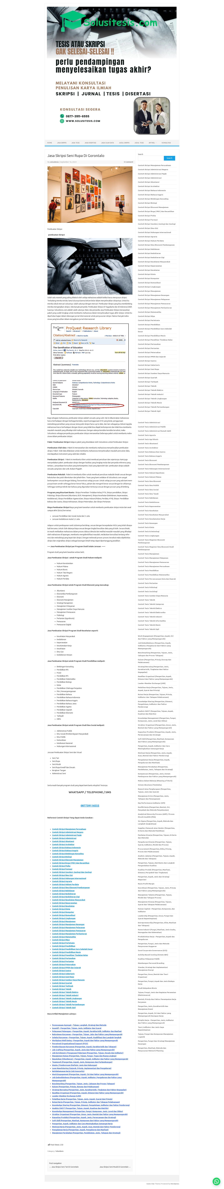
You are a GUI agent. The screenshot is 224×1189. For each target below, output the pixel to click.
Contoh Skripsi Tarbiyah (62, 986)
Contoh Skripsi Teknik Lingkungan (67, 998)
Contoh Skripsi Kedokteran (64, 894)
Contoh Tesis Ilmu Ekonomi (149, 481)
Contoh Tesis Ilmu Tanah (148, 494)
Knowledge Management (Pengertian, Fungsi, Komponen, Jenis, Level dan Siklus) (87, 1111)
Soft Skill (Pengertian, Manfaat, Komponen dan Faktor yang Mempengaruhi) (85, 1121)
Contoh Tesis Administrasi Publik (152, 427)
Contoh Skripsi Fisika (61, 866)
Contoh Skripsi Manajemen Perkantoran (69, 934)
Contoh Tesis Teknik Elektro (150, 608)
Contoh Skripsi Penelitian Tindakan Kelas (70, 955)
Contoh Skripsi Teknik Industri (65, 995)
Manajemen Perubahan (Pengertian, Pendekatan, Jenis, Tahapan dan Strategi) (86, 1133)
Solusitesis (59, 1151)
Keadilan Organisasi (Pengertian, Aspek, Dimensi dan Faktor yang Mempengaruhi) (88, 1093)
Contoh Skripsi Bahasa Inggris (65, 851)
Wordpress (175, 1184)
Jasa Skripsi (61, 143)
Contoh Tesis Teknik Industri (150, 617)
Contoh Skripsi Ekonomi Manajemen (67, 860)
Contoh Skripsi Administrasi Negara (67, 832)
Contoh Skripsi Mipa (61, 940)
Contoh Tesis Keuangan (148, 523)
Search (140, 154)
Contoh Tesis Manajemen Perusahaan (154, 566)
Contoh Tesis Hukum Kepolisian (151, 473)
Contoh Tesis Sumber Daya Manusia (153, 596)
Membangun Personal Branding (151, 963)
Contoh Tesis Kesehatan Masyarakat (153, 515)
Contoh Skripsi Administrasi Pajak (67, 835)
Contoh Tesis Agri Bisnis (148, 439)
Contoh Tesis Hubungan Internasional (154, 469)
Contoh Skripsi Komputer (63, 912)
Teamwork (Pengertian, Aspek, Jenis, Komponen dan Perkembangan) (82, 1062)
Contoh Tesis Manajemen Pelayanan (153, 558)
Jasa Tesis (75, 143)
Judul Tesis (139, 143)
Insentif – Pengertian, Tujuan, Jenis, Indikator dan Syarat (76, 1028)
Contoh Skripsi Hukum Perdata (65, 884)
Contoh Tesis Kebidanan (148, 498)
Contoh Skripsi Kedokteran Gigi (66, 897)
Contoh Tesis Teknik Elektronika (151, 612)
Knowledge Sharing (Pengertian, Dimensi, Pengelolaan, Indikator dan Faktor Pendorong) (91, 1105)
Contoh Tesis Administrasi (149, 422)
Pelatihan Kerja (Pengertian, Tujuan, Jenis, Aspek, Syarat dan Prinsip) (82, 1099)
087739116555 (90, 805)
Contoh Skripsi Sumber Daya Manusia (68, 980)
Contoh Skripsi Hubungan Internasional (69, 878)
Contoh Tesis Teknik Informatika (152, 621)
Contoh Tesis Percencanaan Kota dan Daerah (157, 579)
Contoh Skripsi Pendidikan (63, 946)
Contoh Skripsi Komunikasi (63, 915)
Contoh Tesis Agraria (147, 435)
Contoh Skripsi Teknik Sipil (64, 1008)
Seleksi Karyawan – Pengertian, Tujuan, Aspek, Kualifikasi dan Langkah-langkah (86, 1037)
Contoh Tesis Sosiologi (147, 591)
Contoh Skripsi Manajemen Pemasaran (69, 931)
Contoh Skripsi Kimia (61, 909)
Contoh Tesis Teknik (146, 600)
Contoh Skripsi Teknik (61, 989)
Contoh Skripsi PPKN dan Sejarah (66, 968)
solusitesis (54, 162)
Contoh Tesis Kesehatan (148, 511)
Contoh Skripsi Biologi (62, 857)
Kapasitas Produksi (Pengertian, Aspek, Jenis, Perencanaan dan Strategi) (84, 1117)
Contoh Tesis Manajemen (148, 554)
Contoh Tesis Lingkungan (148, 536)
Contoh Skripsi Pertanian (63, 961)
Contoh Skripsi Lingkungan (63, 918)
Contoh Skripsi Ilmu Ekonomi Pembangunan (71, 888)
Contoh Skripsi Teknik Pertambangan (68, 1004)
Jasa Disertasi (90, 143)
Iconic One (150, 1184)
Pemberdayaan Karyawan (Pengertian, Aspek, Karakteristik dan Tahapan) (84, 1047)
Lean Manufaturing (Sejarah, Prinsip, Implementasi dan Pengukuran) (81, 1068)
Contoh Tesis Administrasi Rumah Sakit (154, 431)
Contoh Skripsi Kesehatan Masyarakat (68, 900)
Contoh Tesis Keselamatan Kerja (151, 519)
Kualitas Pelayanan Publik (149, 959)
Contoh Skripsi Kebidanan (63, 891)
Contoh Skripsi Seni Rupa (63, 977)
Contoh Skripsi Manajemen (63, 921)
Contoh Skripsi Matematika (64, 937)
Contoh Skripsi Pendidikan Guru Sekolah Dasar (72, 949)
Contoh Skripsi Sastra (61, 971)
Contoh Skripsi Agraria (62, 881)
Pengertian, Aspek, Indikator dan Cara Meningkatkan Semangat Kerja (82, 1124)
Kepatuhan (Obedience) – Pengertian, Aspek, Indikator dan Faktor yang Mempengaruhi (90, 1059)
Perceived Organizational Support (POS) (70, 1044)
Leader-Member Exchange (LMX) (66, 1096)
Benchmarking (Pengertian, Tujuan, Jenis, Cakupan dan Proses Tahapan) (83, 1084)
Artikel (152, 143)
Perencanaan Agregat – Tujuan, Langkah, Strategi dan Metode (79, 1025)
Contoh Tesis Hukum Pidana (149, 477)
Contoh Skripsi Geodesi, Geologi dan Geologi (72, 872)
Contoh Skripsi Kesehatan (63, 906)
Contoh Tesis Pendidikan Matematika (153, 575)
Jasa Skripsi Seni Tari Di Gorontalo (64, 1167)
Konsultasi (166, 143)
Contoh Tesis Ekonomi (147, 460)
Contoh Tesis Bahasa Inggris (150, 456)
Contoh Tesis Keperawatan (149, 506)
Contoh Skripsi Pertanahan (63, 958)
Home (49, 143)
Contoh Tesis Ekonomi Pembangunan (153, 464)
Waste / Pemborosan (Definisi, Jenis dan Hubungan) (74, 1065)
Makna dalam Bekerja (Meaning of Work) (155, 781)
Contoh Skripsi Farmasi (62, 869)
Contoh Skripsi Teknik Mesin (64, 1001)
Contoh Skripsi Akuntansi (63, 841)
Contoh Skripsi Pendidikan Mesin (66, 952)
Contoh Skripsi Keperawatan (64, 903)
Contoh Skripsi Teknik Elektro (65, 992)
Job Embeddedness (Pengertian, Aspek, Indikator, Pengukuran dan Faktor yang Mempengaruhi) (154, 645)
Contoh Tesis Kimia (146, 527)
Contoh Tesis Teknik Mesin (149, 625)
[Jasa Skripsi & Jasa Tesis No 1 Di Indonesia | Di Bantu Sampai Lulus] (112, 135)
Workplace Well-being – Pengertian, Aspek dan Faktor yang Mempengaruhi (85, 1040)
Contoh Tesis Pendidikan (148, 570)
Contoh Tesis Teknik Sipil (148, 629)
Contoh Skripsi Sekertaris (63, 974)
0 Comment (128, 162)
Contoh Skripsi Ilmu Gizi (62, 875)
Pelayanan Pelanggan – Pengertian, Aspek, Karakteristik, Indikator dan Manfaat (87, 1031)
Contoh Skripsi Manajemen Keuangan (68, 924)
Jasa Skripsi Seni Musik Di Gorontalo (115, 1167)
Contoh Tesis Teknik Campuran (151, 604)
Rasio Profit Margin (146, 884)
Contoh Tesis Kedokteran (148, 502)
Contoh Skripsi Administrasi (64, 838)
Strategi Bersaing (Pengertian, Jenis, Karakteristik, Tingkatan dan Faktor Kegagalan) (89, 1090)
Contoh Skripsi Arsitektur (63, 844)
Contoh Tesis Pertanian (148, 583)
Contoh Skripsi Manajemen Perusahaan (69, 829)
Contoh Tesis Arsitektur (148, 448)
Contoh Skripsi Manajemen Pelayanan (68, 928)
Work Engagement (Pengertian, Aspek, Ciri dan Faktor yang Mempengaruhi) (85, 1074)
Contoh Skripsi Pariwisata (63, 943)
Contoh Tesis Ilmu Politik (148, 485)
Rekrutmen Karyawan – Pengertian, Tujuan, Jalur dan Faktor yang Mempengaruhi (87, 1034)
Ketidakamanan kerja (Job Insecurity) (68, 1071)
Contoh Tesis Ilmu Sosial (148, 490)
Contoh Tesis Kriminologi (148, 531)
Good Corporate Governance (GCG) (152, 950)
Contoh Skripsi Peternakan (64, 965)
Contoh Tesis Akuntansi (148, 443)
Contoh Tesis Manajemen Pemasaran (153, 562)
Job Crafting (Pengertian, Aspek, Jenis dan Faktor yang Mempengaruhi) (83, 1050)
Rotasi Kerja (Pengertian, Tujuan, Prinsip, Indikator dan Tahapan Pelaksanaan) (86, 1102)
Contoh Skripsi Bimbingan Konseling (68, 854)
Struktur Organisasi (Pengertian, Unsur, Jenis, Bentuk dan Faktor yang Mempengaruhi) (90, 1114)
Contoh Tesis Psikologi (147, 587)
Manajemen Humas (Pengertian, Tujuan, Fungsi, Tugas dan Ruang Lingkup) (84, 1056)
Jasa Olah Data (107, 143)
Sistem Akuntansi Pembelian (150, 785)
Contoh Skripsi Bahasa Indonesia (66, 848)
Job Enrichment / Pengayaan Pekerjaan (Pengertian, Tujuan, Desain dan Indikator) (87, 1053)
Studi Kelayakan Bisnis (147, 988)
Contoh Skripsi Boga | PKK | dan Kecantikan (70, 863)
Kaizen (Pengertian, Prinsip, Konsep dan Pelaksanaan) (75, 1087)
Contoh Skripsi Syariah (62, 983)
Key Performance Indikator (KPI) (151, 803)
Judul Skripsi (124, 143)
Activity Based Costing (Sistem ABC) (153, 955)
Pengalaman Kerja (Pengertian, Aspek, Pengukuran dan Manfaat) (80, 1130)
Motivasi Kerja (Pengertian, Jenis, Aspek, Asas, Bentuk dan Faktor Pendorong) (86, 1127)
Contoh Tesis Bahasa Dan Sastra (151, 452)
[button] (216, 1181)
